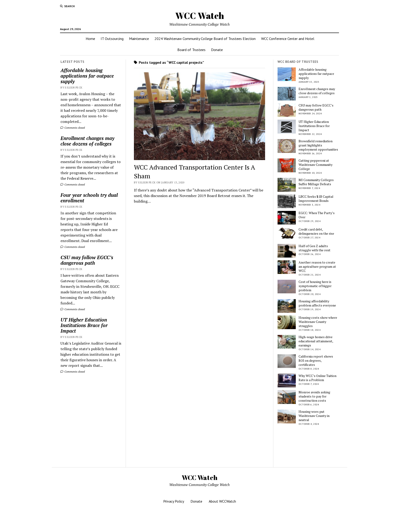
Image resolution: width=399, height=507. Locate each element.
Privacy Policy (173, 501)
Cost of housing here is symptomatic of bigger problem (315, 286)
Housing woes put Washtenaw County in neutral (314, 416)
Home (90, 38)
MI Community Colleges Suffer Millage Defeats (316, 182)
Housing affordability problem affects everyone (317, 303)
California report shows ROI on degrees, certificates (316, 360)
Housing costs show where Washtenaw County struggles (318, 322)
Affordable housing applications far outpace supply (87, 75)
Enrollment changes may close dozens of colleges (87, 140)
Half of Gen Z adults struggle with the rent (314, 248)
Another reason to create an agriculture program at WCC (317, 266)
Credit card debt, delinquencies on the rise (316, 231)
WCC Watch (199, 15)
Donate (217, 49)
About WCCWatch (222, 501)
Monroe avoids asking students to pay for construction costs (314, 396)
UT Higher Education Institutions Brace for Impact (84, 325)
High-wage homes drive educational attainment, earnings (316, 341)
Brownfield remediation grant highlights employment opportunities (318, 145)
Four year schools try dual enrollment (89, 197)
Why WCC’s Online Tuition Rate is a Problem (317, 378)
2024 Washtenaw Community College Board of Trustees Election (205, 38)
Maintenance (139, 38)
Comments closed (74, 127)
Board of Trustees (191, 49)
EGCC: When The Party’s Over (317, 215)
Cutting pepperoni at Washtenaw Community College (315, 164)
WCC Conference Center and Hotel (287, 38)
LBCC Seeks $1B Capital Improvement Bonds (316, 198)
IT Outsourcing (112, 38)
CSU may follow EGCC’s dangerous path (86, 260)
